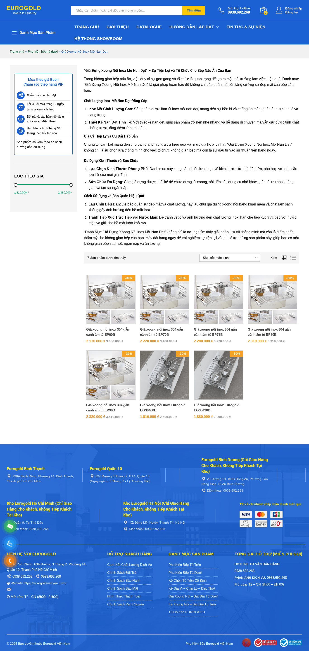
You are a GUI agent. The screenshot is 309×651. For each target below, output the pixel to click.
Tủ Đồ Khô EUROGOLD (187, 612)
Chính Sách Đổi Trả (121, 572)
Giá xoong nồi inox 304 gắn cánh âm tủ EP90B (107, 407)
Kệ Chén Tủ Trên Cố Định (188, 580)
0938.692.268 (22, 576)
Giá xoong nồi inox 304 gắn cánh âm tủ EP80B (269, 331)
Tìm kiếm (194, 10)
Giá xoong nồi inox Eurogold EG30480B (162, 407)
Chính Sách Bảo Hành (123, 580)
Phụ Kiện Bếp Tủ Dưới (185, 572)
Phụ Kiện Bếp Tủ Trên (185, 565)
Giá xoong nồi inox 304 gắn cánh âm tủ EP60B (107, 331)
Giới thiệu (118, 27)
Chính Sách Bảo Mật (122, 588)
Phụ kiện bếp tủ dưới (43, 51)
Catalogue (149, 27)
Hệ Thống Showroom (98, 39)
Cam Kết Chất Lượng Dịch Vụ (129, 565)
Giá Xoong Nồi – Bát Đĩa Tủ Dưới (193, 596)
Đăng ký (291, 12)
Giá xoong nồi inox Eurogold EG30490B (216, 407)
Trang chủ (86, 27)
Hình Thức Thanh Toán (124, 596)
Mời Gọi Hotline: (239, 8)
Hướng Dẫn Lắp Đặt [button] (191, 27)
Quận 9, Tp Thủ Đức (27, 522)
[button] (105, 323)
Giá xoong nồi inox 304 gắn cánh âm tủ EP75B (215, 331)
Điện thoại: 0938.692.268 (225, 490)
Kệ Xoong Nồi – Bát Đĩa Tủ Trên (192, 604)
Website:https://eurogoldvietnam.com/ (38, 583)
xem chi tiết (45, 109)
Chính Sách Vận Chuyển (125, 604)
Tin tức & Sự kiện (246, 27)
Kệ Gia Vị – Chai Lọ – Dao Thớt (192, 588)
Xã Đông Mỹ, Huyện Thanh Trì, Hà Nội (157, 522)
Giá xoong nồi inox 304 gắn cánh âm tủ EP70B (161, 331)
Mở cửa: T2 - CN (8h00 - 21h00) (35, 597)
